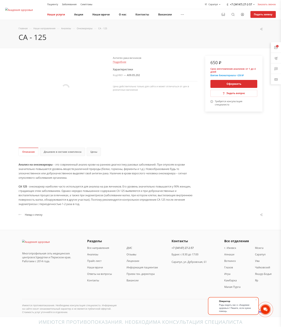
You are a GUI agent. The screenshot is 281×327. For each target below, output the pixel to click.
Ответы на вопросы (99, 274)
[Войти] (242, 14)
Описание (28, 151)
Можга (259, 248)
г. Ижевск (230, 248)
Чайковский (262, 267)
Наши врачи (95, 267)
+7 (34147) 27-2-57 (241, 4)
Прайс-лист (94, 261)
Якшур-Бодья (263, 274)
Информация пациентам (142, 267)
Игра (227, 274)
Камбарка (230, 280)
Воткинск (230, 261)
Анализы (92, 254)
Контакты (93, 280)
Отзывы (131, 254)
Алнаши (229, 254)
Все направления (98, 248)
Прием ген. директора (141, 274)
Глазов (228, 267)
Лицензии (133, 261)
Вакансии (133, 280)
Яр (256, 280)
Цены (93, 151)
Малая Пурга (232, 287)
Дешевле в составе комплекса (62, 151)
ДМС (129, 248)
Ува (257, 261)
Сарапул (260, 254)
